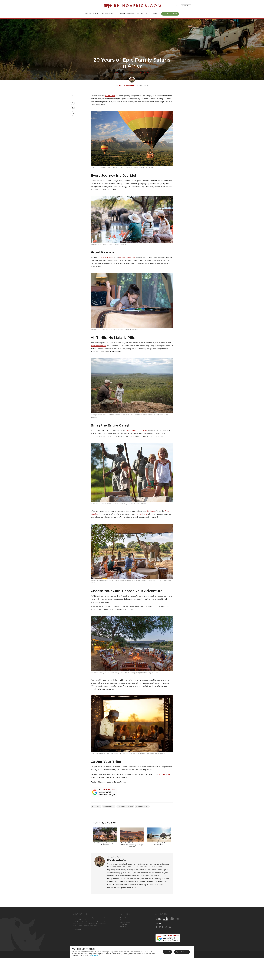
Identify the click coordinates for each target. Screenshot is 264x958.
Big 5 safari (151, 511)
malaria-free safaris (98, 346)
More (155, 14)
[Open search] (177, 5)
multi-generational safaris (136, 431)
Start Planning (170, 14)
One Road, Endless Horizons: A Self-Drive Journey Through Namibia (132, 845)
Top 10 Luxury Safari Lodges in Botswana (105, 844)
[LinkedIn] (163, 927)
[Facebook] (157, 927)
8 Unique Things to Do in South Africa (159, 844)
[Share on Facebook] (73, 108)
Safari (118, 72)
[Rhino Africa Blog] (132, 5)
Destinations (91, 14)
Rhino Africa (129, 72)
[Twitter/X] (160, 927)
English (185, 5)
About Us (123, 926)
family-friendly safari (127, 257)
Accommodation (126, 14)
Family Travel (143, 72)
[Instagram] (166, 927)
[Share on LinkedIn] (73, 113)
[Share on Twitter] (73, 103)
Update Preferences (182, 952)
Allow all (167, 952)
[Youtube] (170, 927)
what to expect (107, 257)
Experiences (108, 14)
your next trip (164, 774)
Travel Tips (143, 14)
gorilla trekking (140, 514)
